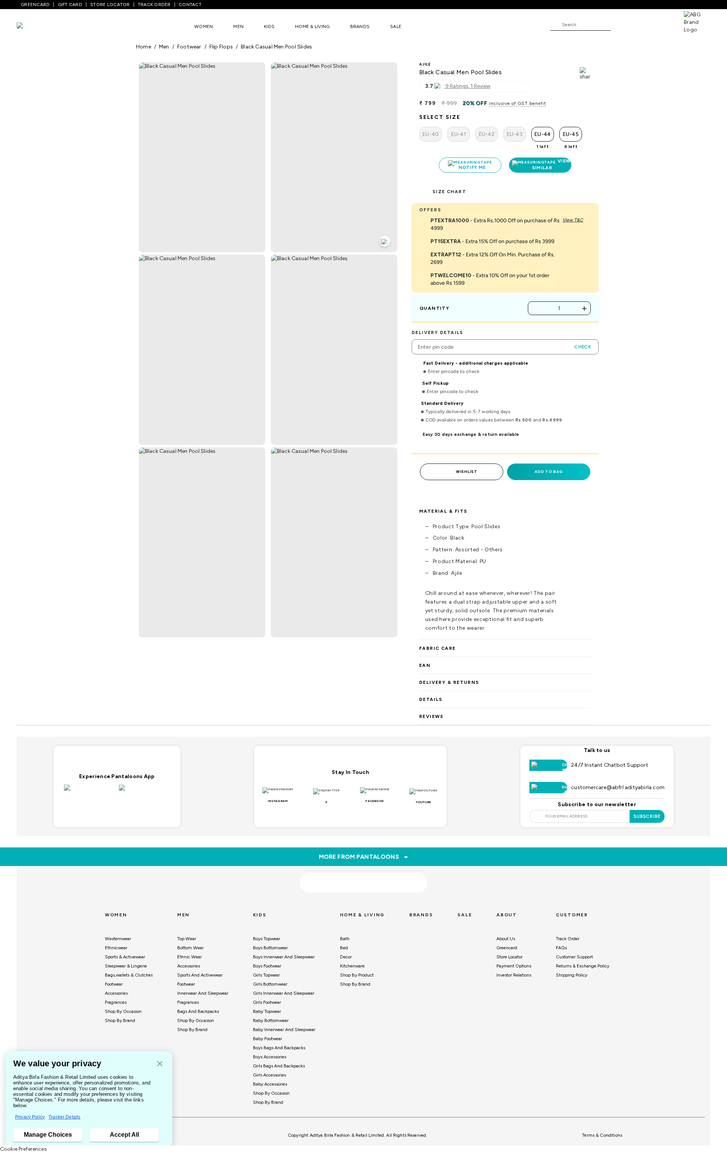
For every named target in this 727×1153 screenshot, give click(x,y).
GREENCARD (35, 4)
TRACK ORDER (154, 4)
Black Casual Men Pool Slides (276, 47)
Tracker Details (64, 1117)
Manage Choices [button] (48, 1134)
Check (582, 346)
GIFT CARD (70, 4)
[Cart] (662, 24)
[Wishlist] (620, 25)
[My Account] (641, 24)
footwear (189, 47)
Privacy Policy (30, 1117)
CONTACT (190, 4)
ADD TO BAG (548, 471)
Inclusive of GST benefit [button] (517, 103)
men (164, 47)
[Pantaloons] (31, 26)
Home (143, 47)
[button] (159, 1064)
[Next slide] (591, 826)
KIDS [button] (269, 26)
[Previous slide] (136, 826)
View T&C (572, 220)
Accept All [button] (124, 1134)
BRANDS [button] (360, 26)
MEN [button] (238, 26)
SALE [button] (395, 26)
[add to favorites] (230, 901)
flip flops (221, 47)
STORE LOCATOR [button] (109, 4)
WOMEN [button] (203, 26)
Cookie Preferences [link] (23, 1149)
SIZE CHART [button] (449, 191)
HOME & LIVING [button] (312, 26)
